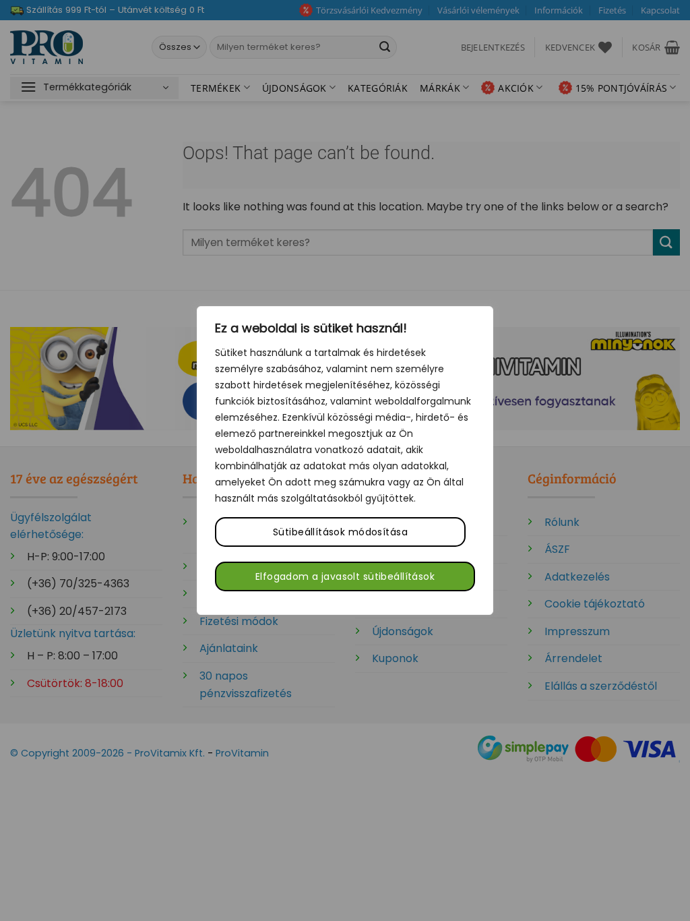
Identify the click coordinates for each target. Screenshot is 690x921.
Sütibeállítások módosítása (340, 532)
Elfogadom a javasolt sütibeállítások (345, 576)
